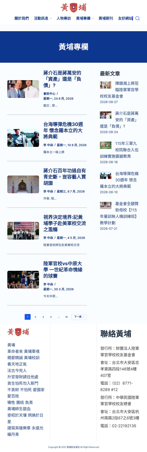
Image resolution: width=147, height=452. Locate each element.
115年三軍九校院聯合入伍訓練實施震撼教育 (119, 150)
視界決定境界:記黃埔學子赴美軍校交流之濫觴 (64, 223)
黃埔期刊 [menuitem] (106, 18)
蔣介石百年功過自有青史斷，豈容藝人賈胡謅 (64, 177)
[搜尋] (136, 18)
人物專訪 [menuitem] (64, 18)
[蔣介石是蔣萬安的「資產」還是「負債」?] (23, 89)
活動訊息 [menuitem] (41, 18)
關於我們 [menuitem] (21, 18)
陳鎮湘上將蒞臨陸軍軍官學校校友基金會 (119, 89)
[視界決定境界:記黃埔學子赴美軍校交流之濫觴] (23, 231)
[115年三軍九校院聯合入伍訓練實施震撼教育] (105, 145)
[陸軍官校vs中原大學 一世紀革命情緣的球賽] (23, 280)
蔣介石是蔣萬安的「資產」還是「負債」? (62, 79)
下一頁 (78, 316)
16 (66, 317)
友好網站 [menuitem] (125, 18)
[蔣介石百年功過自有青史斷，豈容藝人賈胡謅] (23, 184)
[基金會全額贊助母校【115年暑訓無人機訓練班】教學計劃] (105, 205)
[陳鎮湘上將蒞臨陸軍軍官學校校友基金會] (105, 85)
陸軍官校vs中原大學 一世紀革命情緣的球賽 (62, 270)
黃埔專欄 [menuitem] (83, 18)
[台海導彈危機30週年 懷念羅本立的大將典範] (23, 138)
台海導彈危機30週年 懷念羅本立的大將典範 (63, 130)
